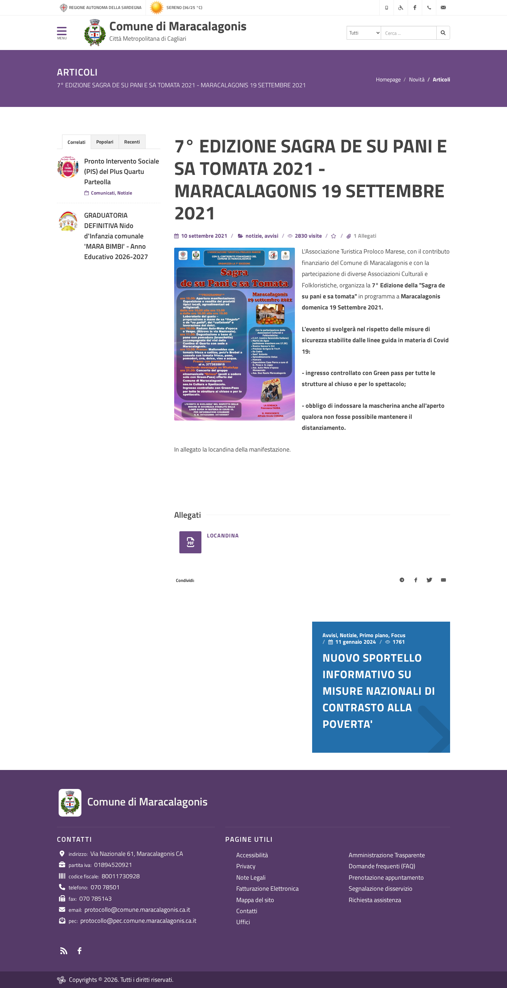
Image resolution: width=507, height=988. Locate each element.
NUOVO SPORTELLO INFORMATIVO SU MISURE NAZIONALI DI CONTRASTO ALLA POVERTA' (378, 690)
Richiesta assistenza (375, 900)
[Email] (443, 580)
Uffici (243, 922)
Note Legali (251, 877)
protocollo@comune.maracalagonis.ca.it (137, 909)
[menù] (62, 34)
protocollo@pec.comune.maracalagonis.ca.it (138, 920)
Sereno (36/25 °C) (184, 7)
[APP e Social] (387, 7)
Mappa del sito (255, 900)
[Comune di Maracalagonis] (95, 33)
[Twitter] (429, 580)
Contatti (246, 911)
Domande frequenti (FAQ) (382, 866)
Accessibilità (252, 855)
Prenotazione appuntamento (386, 877)
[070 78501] (429, 7)
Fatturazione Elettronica (267, 888)
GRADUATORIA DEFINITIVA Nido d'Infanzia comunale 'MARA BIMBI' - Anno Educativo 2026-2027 (116, 236)
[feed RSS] (64, 951)
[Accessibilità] (401, 7)
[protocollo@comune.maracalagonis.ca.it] (443, 7)
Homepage (388, 79)
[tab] (76, 142)
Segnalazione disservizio (380, 888)
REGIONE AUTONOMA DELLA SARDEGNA (105, 7)
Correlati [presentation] (77, 142)
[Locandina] (190, 542)
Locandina (223, 535)
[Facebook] (415, 7)
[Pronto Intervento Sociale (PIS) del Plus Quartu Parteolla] (68, 167)
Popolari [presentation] (104, 141)
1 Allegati (365, 235)
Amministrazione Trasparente (387, 855)
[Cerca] (443, 33)
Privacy (246, 866)
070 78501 (105, 887)
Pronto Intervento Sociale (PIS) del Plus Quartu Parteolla (121, 171)
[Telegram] (402, 580)
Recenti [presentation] (132, 141)
